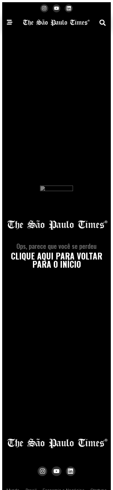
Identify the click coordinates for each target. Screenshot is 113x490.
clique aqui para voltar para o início (56, 260)
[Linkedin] (69, 8)
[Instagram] (44, 8)
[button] (102, 22)
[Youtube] (57, 8)
